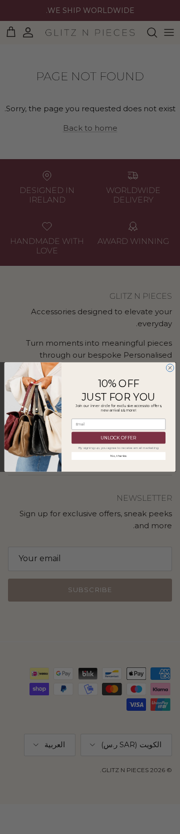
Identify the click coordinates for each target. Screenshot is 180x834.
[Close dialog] (170, 368)
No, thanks (118, 456)
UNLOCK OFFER (118, 437)
